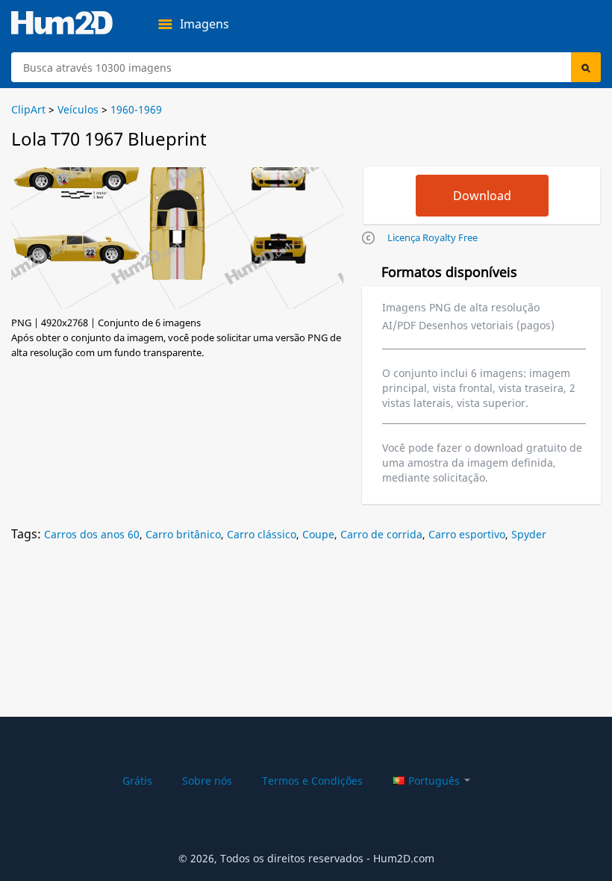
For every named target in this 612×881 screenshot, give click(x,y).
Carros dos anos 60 (92, 534)
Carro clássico (261, 534)
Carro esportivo (466, 534)
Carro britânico (183, 534)
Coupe (318, 534)
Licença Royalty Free (432, 237)
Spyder (528, 534)
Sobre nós (207, 780)
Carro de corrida (381, 534)
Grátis (137, 780)
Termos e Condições (312, 780)
